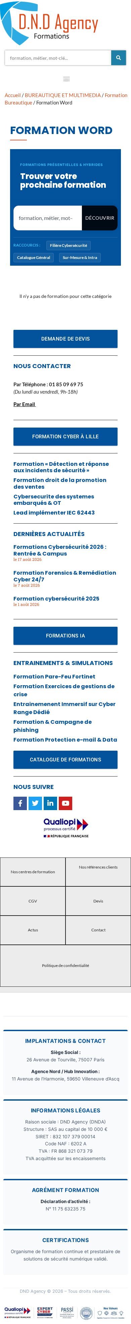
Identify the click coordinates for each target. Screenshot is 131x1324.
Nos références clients (98, 867)
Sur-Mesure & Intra (80, 257)
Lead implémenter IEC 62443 (54, 513)
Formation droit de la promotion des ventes (59, 483)
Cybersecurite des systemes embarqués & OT (53, 500)
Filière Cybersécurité (68, 245)
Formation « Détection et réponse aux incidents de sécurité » (61, 467)
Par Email (24, 404)
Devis (98, 900)
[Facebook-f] (20, 803)
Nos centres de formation (33, 871)
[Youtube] (65, 803)
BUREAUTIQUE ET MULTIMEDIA (63, 95)
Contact (98, 929)
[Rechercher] (118, 57)
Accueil (13, 95)
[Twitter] (35, 803)
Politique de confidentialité (65, 965)
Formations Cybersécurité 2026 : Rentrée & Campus (59, 550)
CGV (33, 900)
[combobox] (58, 57)
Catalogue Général (33, 257)
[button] (66, 80)
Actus (33, 929)
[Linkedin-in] (50, 803)
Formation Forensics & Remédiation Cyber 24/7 (64, 576)
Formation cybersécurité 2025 (56, 599)
